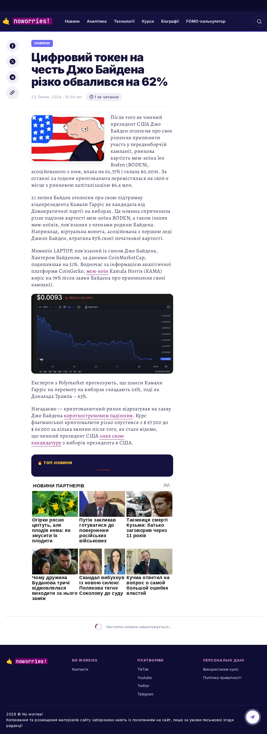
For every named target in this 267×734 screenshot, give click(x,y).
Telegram (145, 694)
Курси (148, 21)
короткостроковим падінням (98, 415)
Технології (124, 21)
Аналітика (97, 21)
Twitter (143, 685)
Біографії (170, 21)
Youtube (144, 677)
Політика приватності (222, 677)
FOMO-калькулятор (205, 21)
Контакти (80, 669)
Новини (72, 21)
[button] (259, 21)
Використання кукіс (221, 669)
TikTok (143, 669)
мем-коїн (97, 271)
